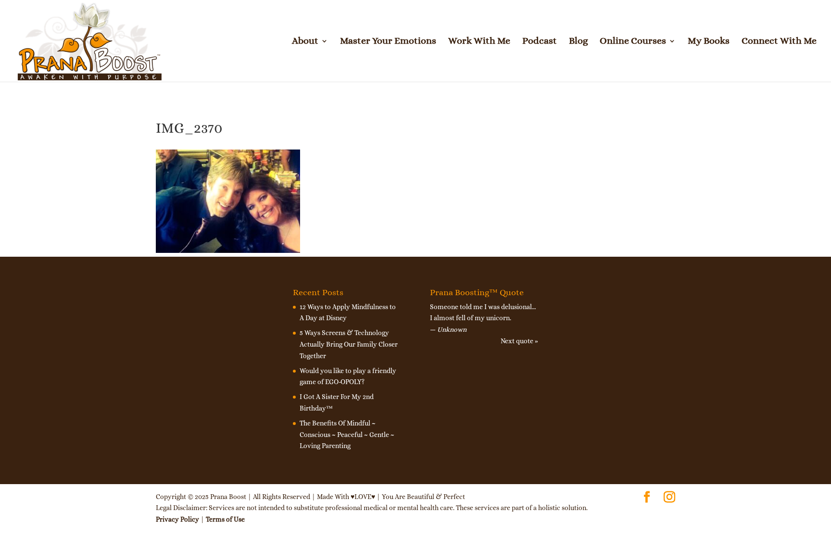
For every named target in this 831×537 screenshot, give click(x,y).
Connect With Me (779, 41)
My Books (709, 41)
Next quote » (519, 341)
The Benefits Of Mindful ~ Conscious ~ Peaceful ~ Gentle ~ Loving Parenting (347, 434)
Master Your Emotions (388, 41)
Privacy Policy (177, 519)
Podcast (539, 41)
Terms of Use (225, 519)
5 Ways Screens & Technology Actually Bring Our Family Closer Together (349, 344)
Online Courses (633, 41)
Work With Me (479, 41)
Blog (578, 41)
